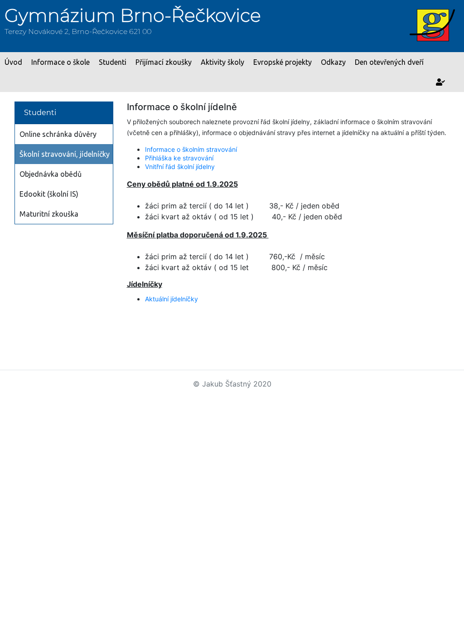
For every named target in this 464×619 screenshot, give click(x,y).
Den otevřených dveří (389, 62)
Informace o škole (60, 62)
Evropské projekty (282, 62)
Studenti (112, 62)
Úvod (13, 62)
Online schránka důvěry (58, 134)
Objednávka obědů (50, 174)
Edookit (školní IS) (48, 194)
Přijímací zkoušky (163, 62)
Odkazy (333, 62)
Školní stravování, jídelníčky (64, 154)
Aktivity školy (222, 62)
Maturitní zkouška (48, 214)
